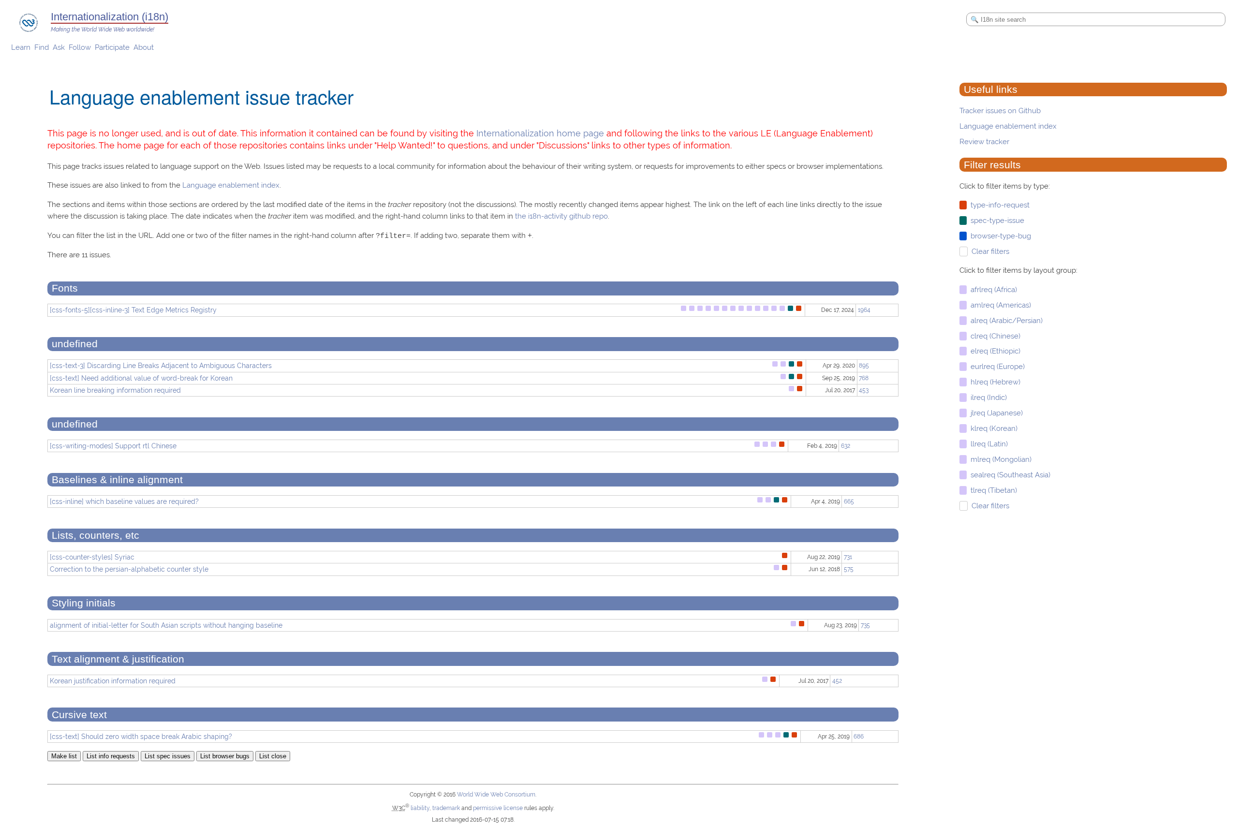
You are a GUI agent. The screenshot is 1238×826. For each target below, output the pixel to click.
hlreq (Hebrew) (993, 382)
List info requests (111, 756)
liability (420, 808)
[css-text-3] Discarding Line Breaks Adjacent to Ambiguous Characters (161, 365)
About (143, 47)
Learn (20, 47)
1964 (864, 310)
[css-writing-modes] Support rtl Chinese (113, 446)
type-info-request (998, 205)
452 (837, 681)
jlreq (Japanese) (995, 413)
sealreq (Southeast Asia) (1008, 475)
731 (848, 557)
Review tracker (984, 141)
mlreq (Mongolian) (999, 459)
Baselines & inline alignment (117, 480)
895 (864, 365)
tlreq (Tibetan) (992, 490)
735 (865, 625)
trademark (446, 808)
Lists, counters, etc (95, 535)
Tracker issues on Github (1000, 110)
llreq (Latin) (987, 444)
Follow (80, 47)
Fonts (65, 288)
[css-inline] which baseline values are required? (124, 501)
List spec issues (168, 756)
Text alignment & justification (118, 659)
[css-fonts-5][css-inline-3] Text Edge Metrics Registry (133, 310)
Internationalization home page (540, 133)
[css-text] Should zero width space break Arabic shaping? (141, 736)
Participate (112, 47)
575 (849, 569)
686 (859, 736)
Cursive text (79, 715)
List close (272, 756)
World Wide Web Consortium (496, 794)
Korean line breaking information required (115, 390)
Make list (64, 756)
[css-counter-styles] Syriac (92, 557)
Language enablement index (1008, 126)
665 (849, 501)
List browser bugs (225, 756)
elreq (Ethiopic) (993, 351)
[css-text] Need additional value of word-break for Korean (141, 378)
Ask (59, 47)
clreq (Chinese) (993, 336)
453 (864, 390)
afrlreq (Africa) (992, 289)
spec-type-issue (995, 220)
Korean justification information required (113, 681)
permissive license (498, 808)
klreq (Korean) (992, 428)
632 (845, 445)
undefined (75, 344)
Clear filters (988, 251)
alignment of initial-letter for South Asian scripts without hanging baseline (166, 625)
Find (41, 47)
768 (864, 378)
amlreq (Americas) (999, 305)
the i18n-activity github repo (561, 216)
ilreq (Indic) (987, 397)
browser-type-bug (999, 236)
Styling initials (84, 603)
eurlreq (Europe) (996, 366)
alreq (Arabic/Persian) (1005, 320)
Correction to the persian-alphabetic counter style (129, 569)
